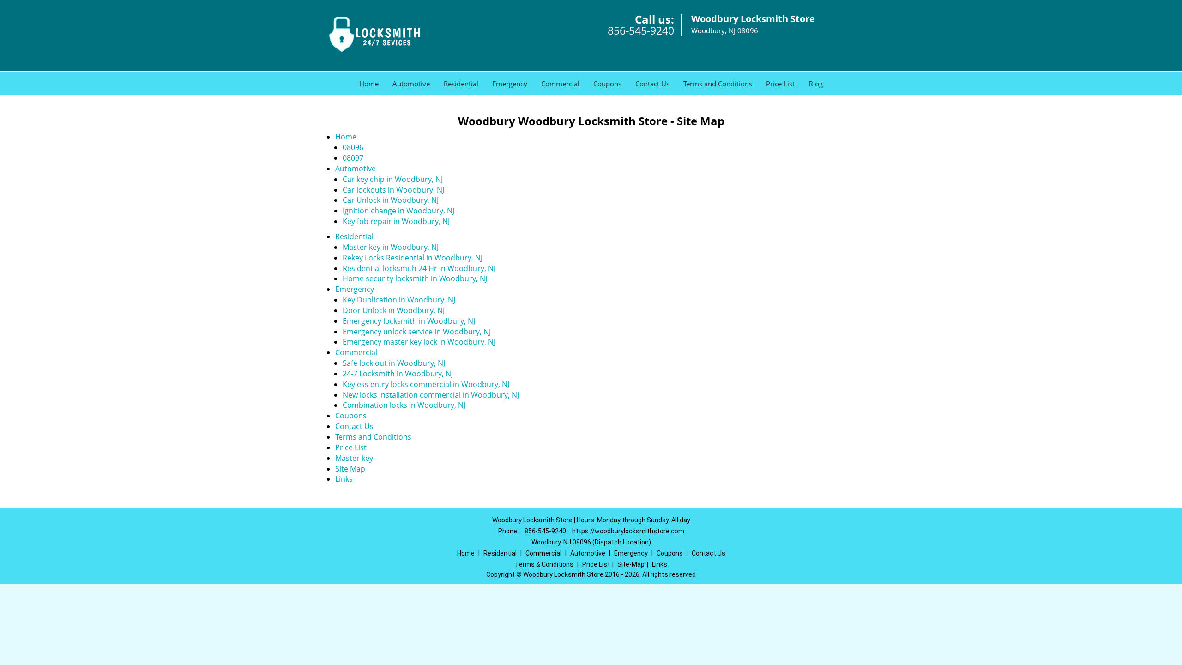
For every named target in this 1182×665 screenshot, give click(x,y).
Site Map (350, 469)
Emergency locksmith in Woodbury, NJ (409, 321)
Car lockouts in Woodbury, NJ (393, 190)
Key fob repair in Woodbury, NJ (396, 221)
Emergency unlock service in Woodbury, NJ (417, 331)
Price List (780, 83)
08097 (353, 158)
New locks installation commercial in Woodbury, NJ (431, 395)
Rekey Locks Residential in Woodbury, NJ (412, 258)
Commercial (560, 83)
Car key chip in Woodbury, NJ (393, 179)
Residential (461, 83)
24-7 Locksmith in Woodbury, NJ (398, 374)
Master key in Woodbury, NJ (391, 247)
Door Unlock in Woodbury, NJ (394, 310)
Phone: (509, 531)
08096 (353, 147)
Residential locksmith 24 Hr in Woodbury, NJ (419, 268)
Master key (354, 458)
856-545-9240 (641, 30)
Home (369, 83)
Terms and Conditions (717, 83)
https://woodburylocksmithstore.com (628, 531)
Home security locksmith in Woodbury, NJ (415, 278)
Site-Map (631, 564)
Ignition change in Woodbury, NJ (398, 211)
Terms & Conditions (544, 564)
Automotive (411, 83)
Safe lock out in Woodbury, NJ (394, 363)
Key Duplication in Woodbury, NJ (399, 300)
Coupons (607, 83)
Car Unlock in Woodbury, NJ (391, 200)
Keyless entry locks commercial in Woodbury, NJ (426, 384)
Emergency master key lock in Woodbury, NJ (419, 342)
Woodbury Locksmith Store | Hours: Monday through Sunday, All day (591, 520)
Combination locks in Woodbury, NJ (404, 405)
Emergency (509, 83)
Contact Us (652, 83)
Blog (815, 83)
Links (344, 479)
